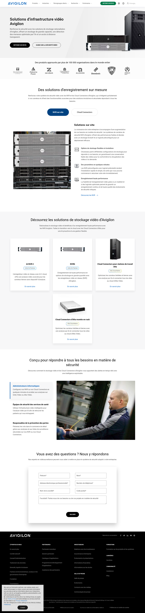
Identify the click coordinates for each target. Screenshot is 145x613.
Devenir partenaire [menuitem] (48, 554)
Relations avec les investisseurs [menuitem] (84, 549)
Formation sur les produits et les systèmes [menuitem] (120, 549)
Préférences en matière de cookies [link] (119, 607)
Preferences (7, 604)
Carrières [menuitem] (109, 560)
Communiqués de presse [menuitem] (82, 592)
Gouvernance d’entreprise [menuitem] (82, 554)
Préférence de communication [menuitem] (67, 607)
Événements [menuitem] (78, 583)
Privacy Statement (21, 601)
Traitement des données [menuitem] (18, 563)
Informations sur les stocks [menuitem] (83, 567)
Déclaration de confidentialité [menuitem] (47, 607)
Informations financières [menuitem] (82, 563)
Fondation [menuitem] (13, 579)
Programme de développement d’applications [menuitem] (52, 564)
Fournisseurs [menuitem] (14, 583)
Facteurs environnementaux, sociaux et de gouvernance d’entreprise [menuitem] (24, 573)
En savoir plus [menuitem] (14, 549)
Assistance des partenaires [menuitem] (51, 570)
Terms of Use (12, 599)
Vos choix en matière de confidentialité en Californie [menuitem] (92, 607)
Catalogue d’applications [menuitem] (50, 558)
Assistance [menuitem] (110, 571)
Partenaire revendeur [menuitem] (49, 549)
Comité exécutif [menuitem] (15, 554)
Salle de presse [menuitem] (79, 578)
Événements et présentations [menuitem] (83, 558)
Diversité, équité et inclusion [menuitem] (19, 567)
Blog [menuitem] (107, 575)
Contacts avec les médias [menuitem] (82, 587)
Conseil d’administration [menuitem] (18, 558)
